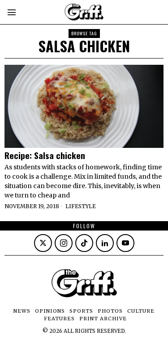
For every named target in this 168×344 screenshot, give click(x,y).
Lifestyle (80, 206)
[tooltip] (43, 243)
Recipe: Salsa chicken (44, 155)
